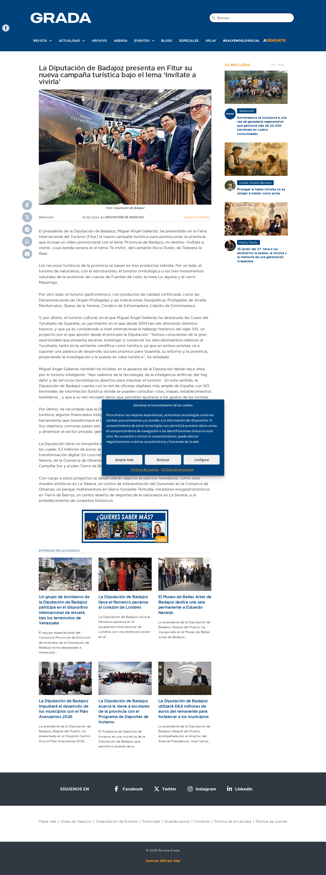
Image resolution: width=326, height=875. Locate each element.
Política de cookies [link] (145, 469)
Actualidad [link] (69, 41)
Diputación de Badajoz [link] (124, 217)
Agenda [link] (121, 41)
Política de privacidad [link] (177, 469)
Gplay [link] (211, 41)
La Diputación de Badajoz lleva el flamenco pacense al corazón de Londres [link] (123, 602)
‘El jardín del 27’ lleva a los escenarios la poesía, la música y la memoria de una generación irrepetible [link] (262, 255)
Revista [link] (40, 41)
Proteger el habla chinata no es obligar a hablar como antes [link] (261, 191)
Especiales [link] (189, 41)
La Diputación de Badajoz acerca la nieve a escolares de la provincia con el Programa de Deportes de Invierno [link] (123, 711)
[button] (27, 205)
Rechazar (163, 460)
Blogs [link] (166, 41)
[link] (6, 28)
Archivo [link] (99, 41)
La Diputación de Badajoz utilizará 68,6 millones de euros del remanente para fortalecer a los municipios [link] (183, 708)
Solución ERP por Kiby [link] (163, 861)
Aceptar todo (124, 460)
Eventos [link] (141, 41)
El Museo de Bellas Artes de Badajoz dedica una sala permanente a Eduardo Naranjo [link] (184, 604)
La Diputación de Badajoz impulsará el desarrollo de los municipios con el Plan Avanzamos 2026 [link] (63, 708)
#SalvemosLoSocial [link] (241, 41)
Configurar (201, 460)
